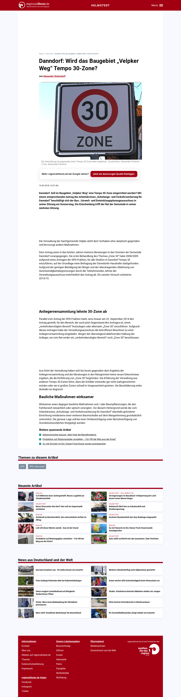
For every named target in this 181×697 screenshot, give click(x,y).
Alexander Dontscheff (54, 76)
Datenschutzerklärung (33, 664)
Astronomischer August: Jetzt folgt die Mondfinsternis (69, 434)
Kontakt (25, 646)
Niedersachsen (97, 646)
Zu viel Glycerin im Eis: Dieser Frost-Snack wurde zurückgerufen (74, 443)
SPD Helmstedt (37, 466)
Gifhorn (60, 650)
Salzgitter (61, 668)
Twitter (25, 691)
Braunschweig (63, 646)
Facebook (26, 682)
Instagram (27, 686)
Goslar (59, 655)
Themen (26, 659)
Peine (59, 664)
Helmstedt (49, 54)
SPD (22, 466)
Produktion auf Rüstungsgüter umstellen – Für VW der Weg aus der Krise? (79, 439)
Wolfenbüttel (62, 673)
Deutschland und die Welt (103, 650)
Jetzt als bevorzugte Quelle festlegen (113, 173)
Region (41, 54)
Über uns (26, 650)
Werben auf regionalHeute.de (36, 655)
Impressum (27, 668)
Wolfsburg (61, 677)
